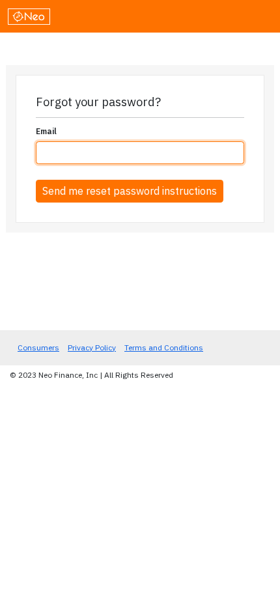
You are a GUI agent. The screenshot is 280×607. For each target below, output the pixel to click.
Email (46, 131)
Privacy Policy (92, 347)
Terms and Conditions (163, 347)
